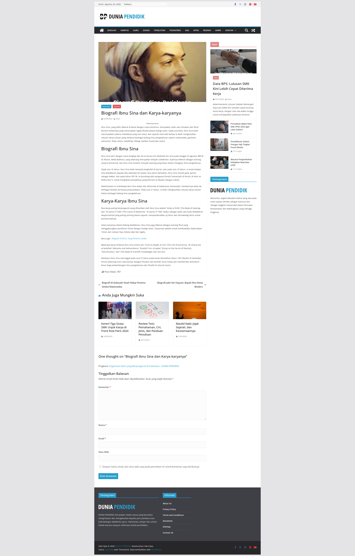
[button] (234, 30)
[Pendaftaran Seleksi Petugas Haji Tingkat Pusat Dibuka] (219, 146)
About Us (167, 503)
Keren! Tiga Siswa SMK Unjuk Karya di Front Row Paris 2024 (114, 327)
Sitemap (167, 526)
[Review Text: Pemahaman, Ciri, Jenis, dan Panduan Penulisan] (152, 303)
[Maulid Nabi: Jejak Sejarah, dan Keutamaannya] (189, 303)
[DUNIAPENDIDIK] (116, 502)
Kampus (125, 30)
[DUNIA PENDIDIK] (101, 30)
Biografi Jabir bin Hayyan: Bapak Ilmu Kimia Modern (180, 284)
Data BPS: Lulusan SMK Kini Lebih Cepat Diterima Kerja (233, 88)
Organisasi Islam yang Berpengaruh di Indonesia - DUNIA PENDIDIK (144, 366)
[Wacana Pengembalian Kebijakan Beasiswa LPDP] (219, 164)
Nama (102, 425)
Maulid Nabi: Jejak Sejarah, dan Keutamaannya (187, 327)
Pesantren (175, 30)
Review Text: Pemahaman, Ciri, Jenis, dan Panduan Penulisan (151, 329)
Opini (196, 30)
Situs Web (103, 451)
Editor (118, 119)
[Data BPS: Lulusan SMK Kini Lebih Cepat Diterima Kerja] (233, 61)
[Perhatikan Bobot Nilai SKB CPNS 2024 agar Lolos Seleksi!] (219, 129)
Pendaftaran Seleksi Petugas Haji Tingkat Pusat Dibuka (240, 144)
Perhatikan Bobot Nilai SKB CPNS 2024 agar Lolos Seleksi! (241, 126)
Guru (136, 30)
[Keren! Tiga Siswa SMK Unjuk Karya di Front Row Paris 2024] (115, 303)
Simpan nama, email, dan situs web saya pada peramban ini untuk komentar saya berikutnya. (151, 466)
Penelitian (159, 30)
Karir (218, 30)
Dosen (146, 30)
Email (102, 438)
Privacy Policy (169, 509)
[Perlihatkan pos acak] (253, 30)
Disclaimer (168, 521)
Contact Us (168, 532)
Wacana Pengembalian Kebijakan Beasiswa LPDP (241, 162)
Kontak (229, 30)
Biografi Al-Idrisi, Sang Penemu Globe (129, 238)
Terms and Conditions (173, 515)
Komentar (104, 387)
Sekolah (111, 30)
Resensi (207, 30)
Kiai (187, 30)
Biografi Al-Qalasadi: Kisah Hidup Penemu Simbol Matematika (124, 284)
